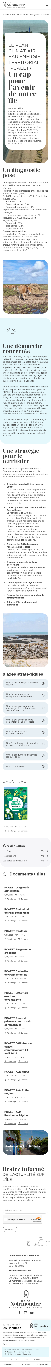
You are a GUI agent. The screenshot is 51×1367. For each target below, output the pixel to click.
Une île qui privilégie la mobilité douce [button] (22, 683)
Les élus (7, 851)
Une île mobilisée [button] (15, 766)
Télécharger (11, 831)
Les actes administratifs (15, 860)
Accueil (6, 14)
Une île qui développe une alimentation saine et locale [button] (20, 720)
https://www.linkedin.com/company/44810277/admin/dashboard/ (25, 1312)
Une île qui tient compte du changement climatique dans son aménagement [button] (21, 708)
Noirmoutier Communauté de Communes (14, 5)
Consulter (24, 831)
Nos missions (9, 856)
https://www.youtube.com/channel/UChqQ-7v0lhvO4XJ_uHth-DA (31, 1312)
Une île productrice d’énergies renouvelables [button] (21, 755)
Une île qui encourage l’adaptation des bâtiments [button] (20, 695)
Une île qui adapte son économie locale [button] (17, 732)
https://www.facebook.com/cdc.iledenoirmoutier (19, 1312)
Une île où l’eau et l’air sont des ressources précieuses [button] (22, 744)
